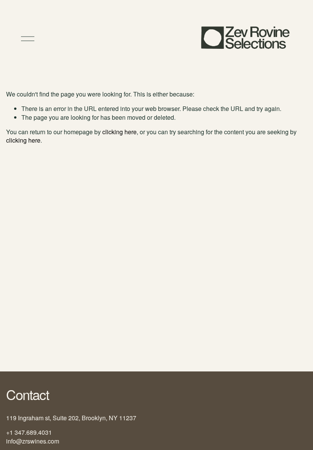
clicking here (119, 131)
